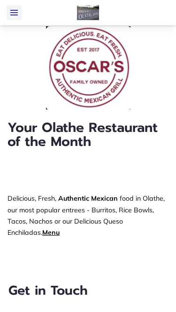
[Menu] (14, 12)
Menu (51, 232)
